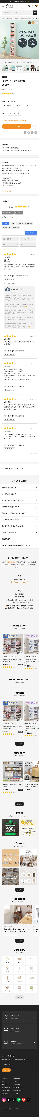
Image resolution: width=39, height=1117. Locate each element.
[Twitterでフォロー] (28, 1100)
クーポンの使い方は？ (9, 532)
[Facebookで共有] (25, 132)
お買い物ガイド (6, 1091)
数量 (3, 113)
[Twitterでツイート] (32, 132)
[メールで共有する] (35, 132)
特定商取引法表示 (18, 1091)
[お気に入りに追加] (34, 126)
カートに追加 (16, 126)
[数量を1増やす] (19, 113)
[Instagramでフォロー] (4, 1100)
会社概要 (15, 1094)
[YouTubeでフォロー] (24, 1100)
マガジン (4, 1084)
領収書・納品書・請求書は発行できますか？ (16, 545)
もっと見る (19, 743)
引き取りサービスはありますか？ (12, 526)
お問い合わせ (16, 1084)
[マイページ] (33, 6)
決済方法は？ (6, 539)
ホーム (3, 18)
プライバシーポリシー (19, 1087)
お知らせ (4, 1078)
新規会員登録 (16, 1078)
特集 (3, 1081)
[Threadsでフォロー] (14, 1100)
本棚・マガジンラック (25, 18)
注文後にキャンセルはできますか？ (13, 500)
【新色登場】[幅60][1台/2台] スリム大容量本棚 (12, 785)
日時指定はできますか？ (10, 487)
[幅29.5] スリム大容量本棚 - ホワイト (19, 276)
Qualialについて (6, 1087)
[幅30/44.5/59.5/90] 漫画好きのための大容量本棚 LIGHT (12, 660)
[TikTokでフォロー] (9, 1100)
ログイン (15, 1081)
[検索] (35, 12)
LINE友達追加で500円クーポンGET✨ (19, 1)
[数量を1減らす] (10, 113)
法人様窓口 (5, 1094)
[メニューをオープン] (3, 5)
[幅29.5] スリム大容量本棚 (16, 351)
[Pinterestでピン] (28, 132)
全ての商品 (9, 18)
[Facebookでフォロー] (19, 1100)
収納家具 (16, 18)
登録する (6, 1070)
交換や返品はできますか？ (10, 507)
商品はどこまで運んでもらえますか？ (14, 513)
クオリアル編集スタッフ (10, 934)
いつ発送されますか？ (9, 494)
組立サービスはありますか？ (11, 519)
